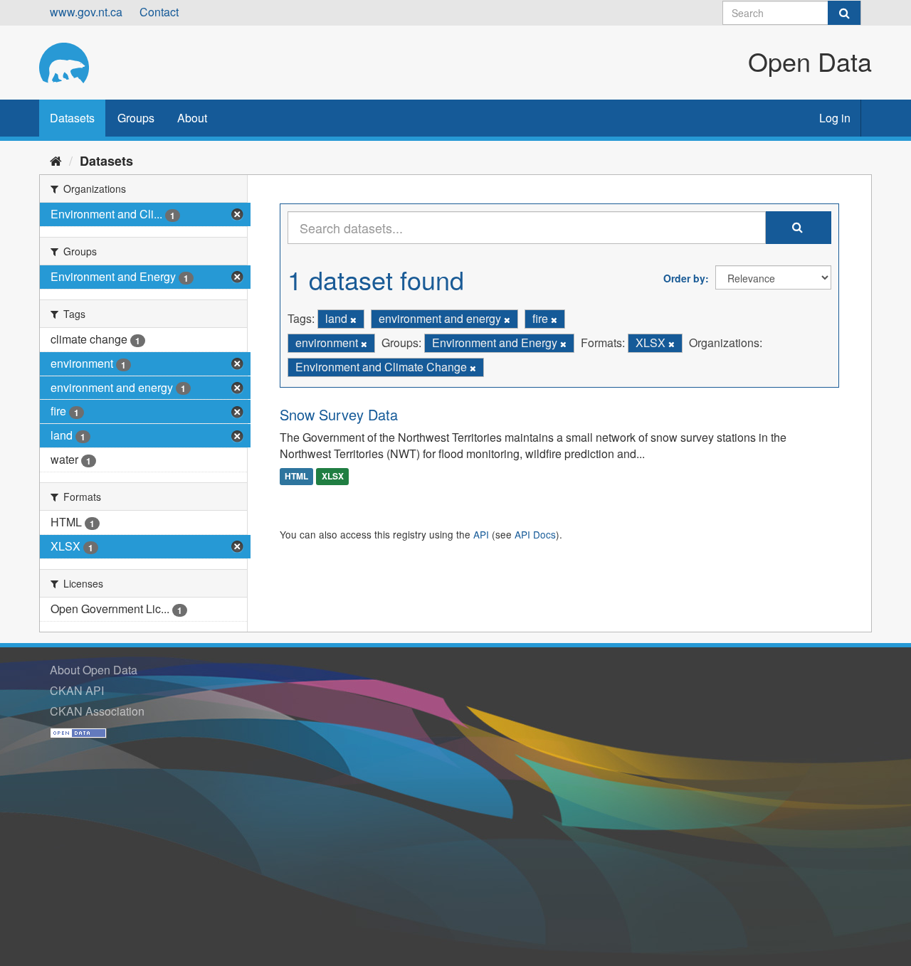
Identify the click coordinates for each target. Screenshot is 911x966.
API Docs (535, 534)
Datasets (72, 118)
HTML (296, 475)
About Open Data (93, 670)
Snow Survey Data (339, 414)
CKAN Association (97, 711)
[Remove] (353, 319)
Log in (835, 118)
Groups (135, 118)
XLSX (333, 475)
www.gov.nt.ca (86, 12)
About (192, 118)
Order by (684, 278)
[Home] (56, 160)
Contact (159, 12)
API (481, 534)
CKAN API (77, 690)
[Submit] (844, 13)
